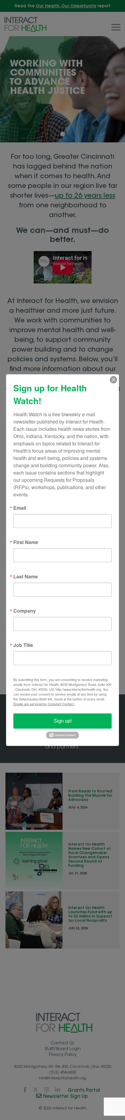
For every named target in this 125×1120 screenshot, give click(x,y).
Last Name (25, 576)
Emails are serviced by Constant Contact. (44, 703)
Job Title (23, 644)
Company (24, 610)
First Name (25, 542)
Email (19, 507)
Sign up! (63, 720)
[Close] (113, 379)
